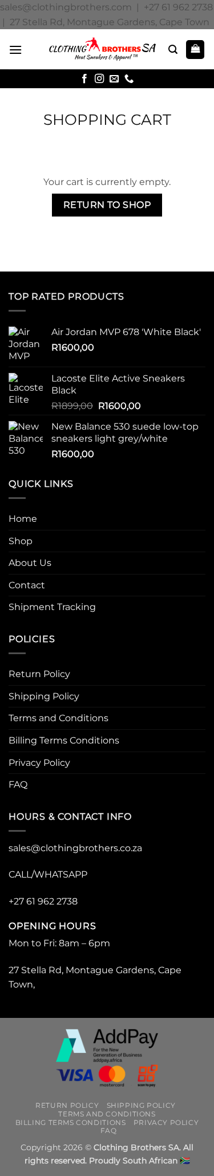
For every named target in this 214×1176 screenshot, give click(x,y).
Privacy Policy (39, 762)
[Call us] (129, 79)
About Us (30, 562)
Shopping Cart (107, 119)
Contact (27, 585)
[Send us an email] (114, 79)
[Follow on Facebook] (84, 79)
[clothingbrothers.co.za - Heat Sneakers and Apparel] (103, 49)
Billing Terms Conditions (64, 740)
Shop (21, 541)
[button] (15, 50)
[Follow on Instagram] (99, 79)
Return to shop (107, 204)
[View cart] (195, 49)
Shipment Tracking (52, 606)
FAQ (18, 784)
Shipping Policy (44, 696)
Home (23, 518)
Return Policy (39, 673)
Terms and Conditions (58, 718)
